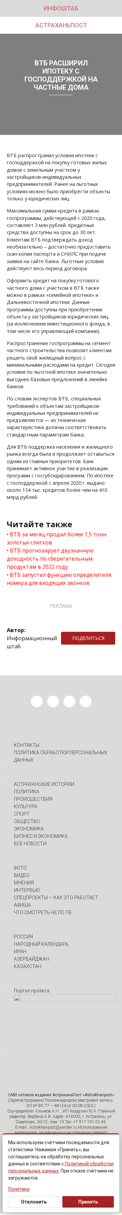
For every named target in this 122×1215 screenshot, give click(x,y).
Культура (25, 806)
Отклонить (34, 1202)
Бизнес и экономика (41, 836)
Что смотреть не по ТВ (43, 912)
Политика (26, 791)
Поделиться (88, 638)
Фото (20, 868)
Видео (21, 875)
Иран (20, 951)
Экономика (29, 828)
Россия (23, 936)
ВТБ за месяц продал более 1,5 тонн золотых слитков (56, 538)
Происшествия (33, 799)
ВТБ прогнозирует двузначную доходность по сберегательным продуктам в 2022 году (50, 558)
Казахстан (27, 966)
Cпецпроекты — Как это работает (56, 897)
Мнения (24, 882)
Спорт (21, 814)
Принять (88, 1202)
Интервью (27, 890)
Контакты (26, 745)
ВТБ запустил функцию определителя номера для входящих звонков (59, 579)
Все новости (30, 843)
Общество (27, 821)
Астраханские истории (44, 784)
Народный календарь (41, 944)
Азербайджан (31, 959)
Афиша (22, 905)
